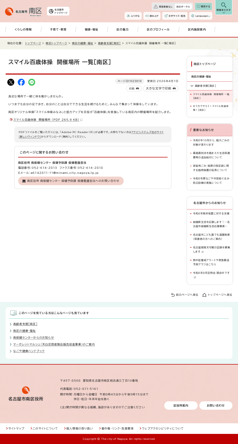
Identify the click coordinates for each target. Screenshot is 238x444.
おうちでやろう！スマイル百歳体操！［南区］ (211, 108)
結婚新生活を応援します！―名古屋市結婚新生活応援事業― (211, 224)
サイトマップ (16, 428)
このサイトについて (45, 428)
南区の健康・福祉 (82, 43)
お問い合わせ (216, 405)
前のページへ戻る (187, 295)
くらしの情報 (23, 29)
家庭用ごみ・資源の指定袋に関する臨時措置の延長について (211, 167)
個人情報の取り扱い (79, 428)
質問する (205, 6)
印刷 (131, 88)
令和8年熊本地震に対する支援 (211, 213)
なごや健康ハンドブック (29, 351)
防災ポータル (183, 7)
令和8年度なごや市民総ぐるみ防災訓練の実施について (211, 180)
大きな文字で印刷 (158, 88)
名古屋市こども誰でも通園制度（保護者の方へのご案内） (211, 236)
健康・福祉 (91, 29)
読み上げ (154, 16)
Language (201, 16)
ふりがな (135, 16)
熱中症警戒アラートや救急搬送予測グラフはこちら (211, 262)
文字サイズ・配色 (177, 16)
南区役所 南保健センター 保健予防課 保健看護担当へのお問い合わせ (73, 180)
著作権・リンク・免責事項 (117, 428)
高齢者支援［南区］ (109, 43)
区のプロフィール (158, 29)
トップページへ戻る (220, 295)
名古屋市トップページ (61, 11)
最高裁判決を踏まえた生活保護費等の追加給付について (211, 155)
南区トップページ (56, 43)
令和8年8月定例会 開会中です (211, 273)
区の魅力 (123, 29)
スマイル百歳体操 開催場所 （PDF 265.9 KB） (46, 119)
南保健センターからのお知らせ (33, 337)
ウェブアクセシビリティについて (163, 428)
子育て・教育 (58, 29)
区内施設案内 (197, 29)
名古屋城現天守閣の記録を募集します (211, 249)
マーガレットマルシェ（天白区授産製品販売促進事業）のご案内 (54, 344)
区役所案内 (181, 405)
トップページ (33, 43)
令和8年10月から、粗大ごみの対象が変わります (211, 142)
